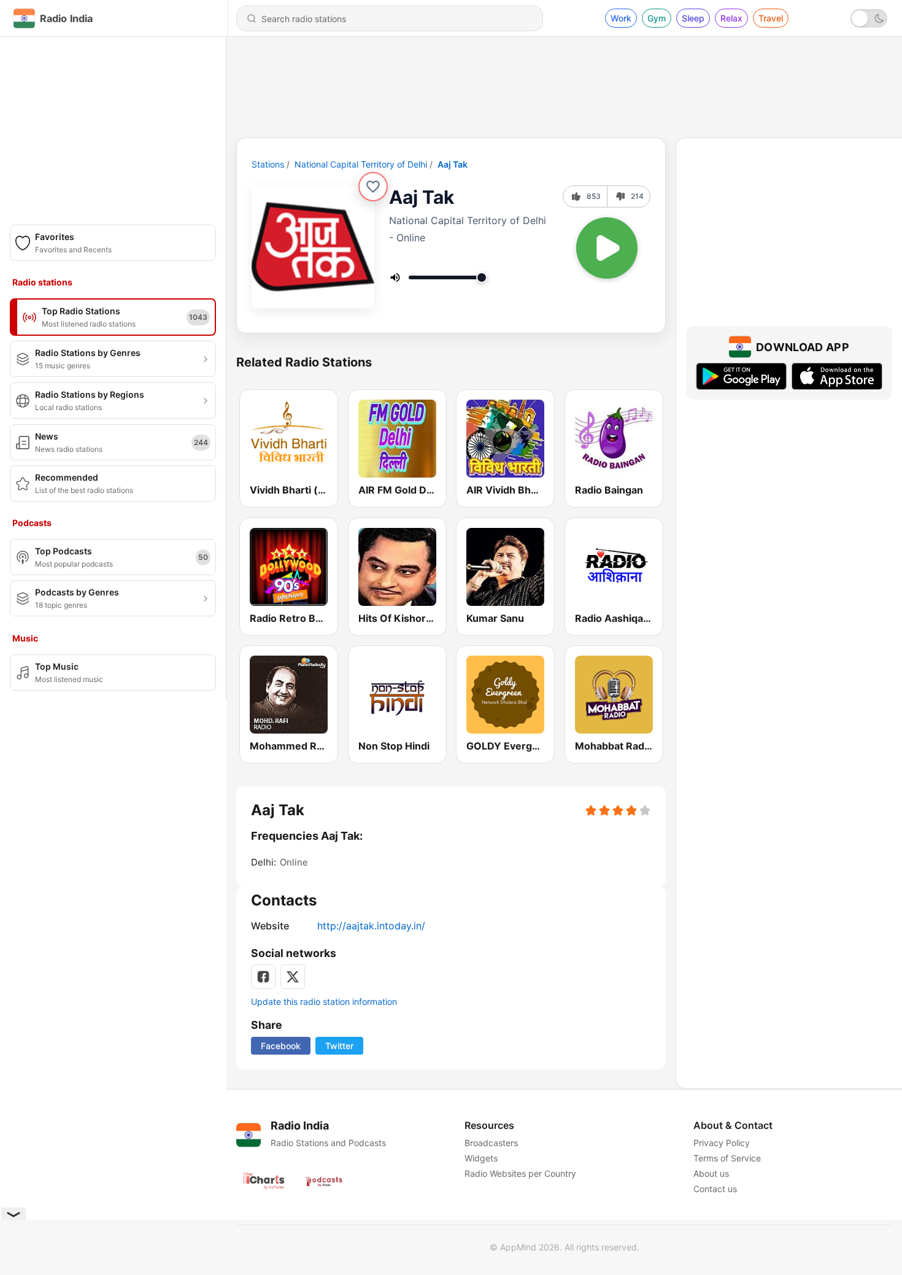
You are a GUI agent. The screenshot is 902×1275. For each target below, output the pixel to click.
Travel (770, 18)
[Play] (607, 248)
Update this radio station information (324, 1001)
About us (711, 1173)
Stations (268, 164)
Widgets (481, 1158)
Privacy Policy (721, 1142)
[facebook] (263, 976)
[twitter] (292, 976)
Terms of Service (727, 1158)
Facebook (281, 1046)
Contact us (715, 1189)
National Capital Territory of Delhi (361, 164)
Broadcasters (491, 1142)
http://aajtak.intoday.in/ (371, 926)
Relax (731, 18)
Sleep (693, 18)
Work (621, 18)
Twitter (339, 1046)
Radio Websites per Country (520, 1173)
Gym (656, 18)
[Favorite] (373, 186)
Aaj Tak (453, 164)
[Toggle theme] (868, 18)
